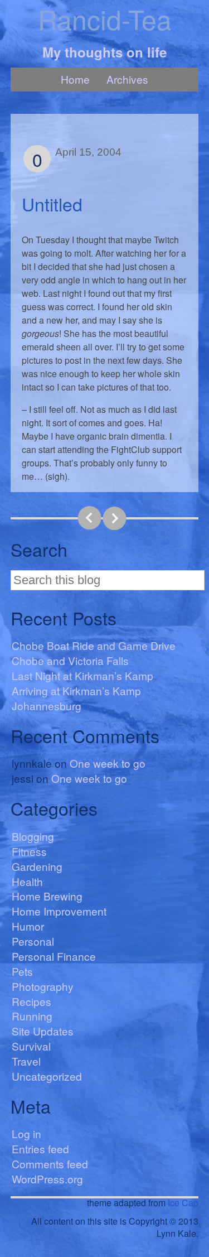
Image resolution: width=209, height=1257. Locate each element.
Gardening (37, 866)
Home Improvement (59, 910)
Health (27, 881)
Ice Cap (183, 1202)
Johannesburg (46, 705)
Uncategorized (47, 1075)
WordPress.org (47, 1178)
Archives (127, 78)
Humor (28, 925)
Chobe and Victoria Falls (70, 660)
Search (39, 549)
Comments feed (50, 1163)
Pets (22, 971)
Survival (31, 1045)
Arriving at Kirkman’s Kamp (76, 690)
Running (32, 1015)
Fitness (29, 851)
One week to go (107, 762)
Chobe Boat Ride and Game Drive (94, 645)
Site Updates (43, 1030)
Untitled (52, 203)
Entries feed (40, 1148)
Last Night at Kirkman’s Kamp (82, 675)
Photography (43, 986)
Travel (26, 1060)
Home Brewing (47, 895)
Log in (26, 1133)
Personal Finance (54, 956)
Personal (33, 940)
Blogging (33, 836)
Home (75, 78)
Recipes (31, 1001)
